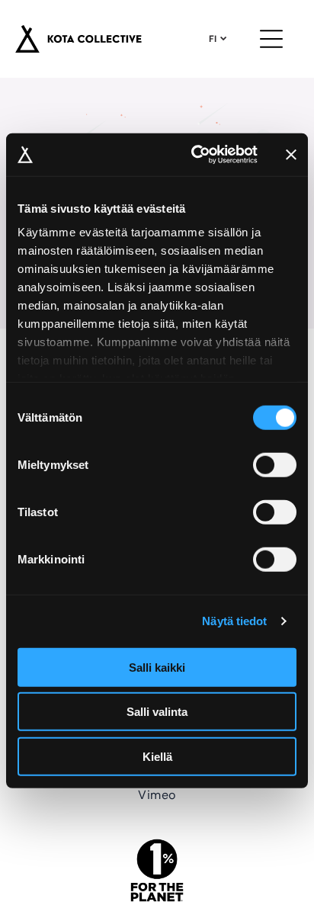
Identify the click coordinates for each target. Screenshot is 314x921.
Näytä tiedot (234, 621)
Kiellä (157, 755)
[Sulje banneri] (291, 154)
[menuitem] (156, 793)
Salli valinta (157, 711)
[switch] (274, 464)
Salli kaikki (157, 666)
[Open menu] (271, 38)
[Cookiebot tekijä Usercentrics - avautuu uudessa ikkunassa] (194, 155)
